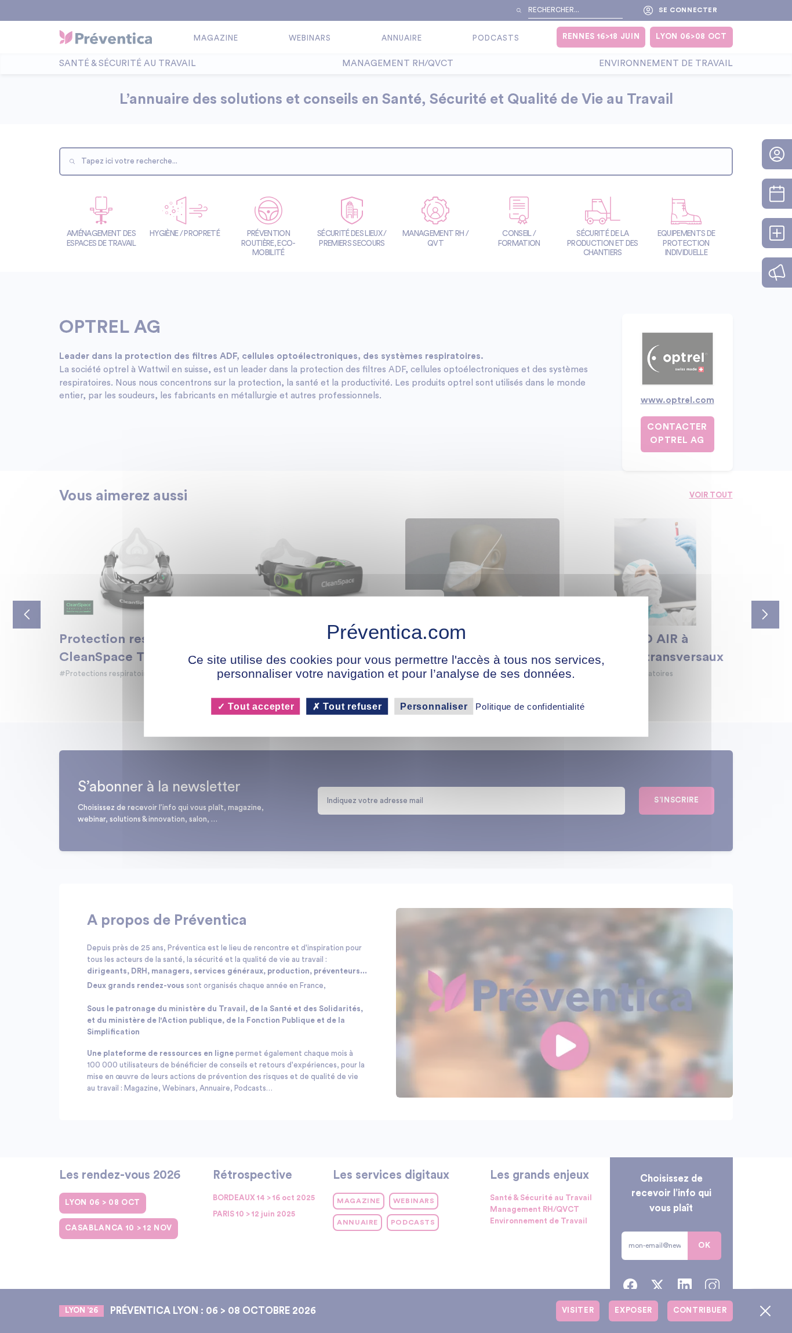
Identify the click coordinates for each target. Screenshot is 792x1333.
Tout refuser (351, 706)
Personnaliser (433, 706)
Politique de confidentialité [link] (529, 706)
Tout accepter (259, 706)
